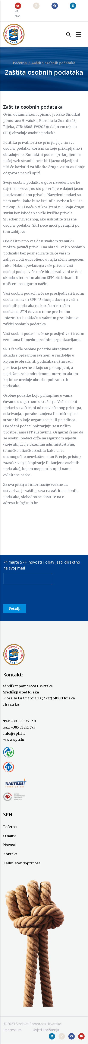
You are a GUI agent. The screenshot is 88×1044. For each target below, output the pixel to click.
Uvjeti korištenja (46, 1029)
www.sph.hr (14, 739)
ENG (17, 16)
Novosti (9, 845)
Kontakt (10, 854)
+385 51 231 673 (23, 727)
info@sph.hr (14, 733)
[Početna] (14, 34)
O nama (9, 836)
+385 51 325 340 (23, 721)
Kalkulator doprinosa (22, 863)
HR (16, 11)
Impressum (12, 1029)
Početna (20, 63)
